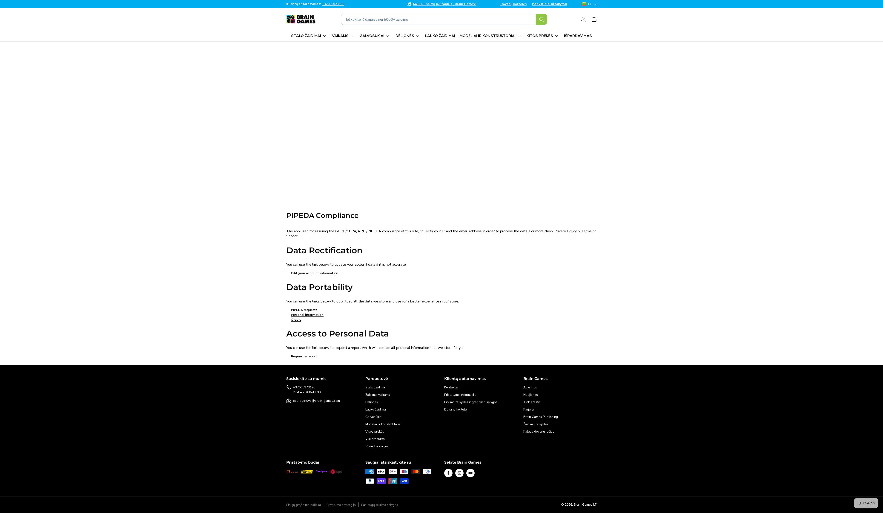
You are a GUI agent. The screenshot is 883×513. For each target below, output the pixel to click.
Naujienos (530, 395)
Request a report (304, 356)
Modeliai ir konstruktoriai (383, 424)
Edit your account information (314, 273)
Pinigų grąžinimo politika (303, 505)
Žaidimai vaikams (377, 395)
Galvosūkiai (373, 417)
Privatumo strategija (341, 505)
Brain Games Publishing (540, 417)
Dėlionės (371, 402)
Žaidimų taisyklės (535, 424)
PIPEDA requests (304, 310)
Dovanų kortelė (455, 409)
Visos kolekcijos (377, 446)
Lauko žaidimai (376, 409)
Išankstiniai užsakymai (549, 4)
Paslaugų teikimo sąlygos (379, 505)
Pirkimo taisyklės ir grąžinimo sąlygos (470, 402)
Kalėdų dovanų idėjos (538, 431)
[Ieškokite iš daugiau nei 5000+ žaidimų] (541, 19)
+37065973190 (304, 387)
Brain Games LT (585, 504)
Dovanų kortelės (513, 4)
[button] (309, 35)
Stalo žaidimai (375, 387)
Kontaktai (451, 387)
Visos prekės (374, 431)
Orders (296, 319)
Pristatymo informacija (460, 395)
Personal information (307, 314)
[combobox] (444, 19)
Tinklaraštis (532, 402)
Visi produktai (375, 439)
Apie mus (530, 387)
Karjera (528, 409)
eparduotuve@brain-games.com (316, 401)
